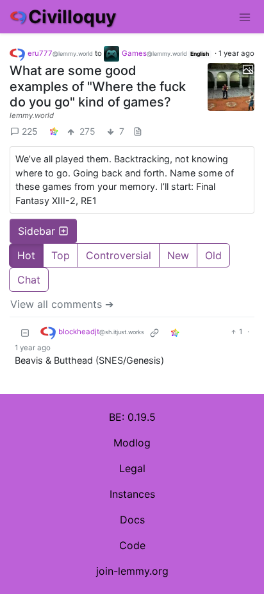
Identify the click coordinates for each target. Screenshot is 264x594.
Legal (132, 468)
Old (213, 255)
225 (30, 131)
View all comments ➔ (61, 304)
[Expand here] (231, 87)
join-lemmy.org (132, 570)
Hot (26, 255)
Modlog (132, 442)
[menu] (245, 16)
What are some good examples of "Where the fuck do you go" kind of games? (98, 86)
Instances (132, 494)
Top (60, 255)
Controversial (118, 255)
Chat (28, 279)
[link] (54, 131)
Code (132, 545)
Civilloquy (72, 17)
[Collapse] (25, 333)
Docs (132, 519)
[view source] (138, 131)
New (178, 255)
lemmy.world (32, 115)
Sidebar (36, 231)
